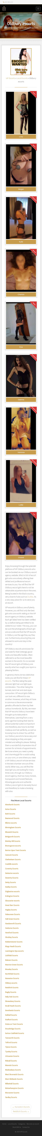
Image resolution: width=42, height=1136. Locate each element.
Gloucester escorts (12, 900)
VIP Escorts (10, 78)
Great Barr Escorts (12, 905)
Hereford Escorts (11, 932)
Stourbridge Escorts (12, 1028)
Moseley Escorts (11, 969)
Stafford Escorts (11, 1019)
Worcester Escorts (12, 1092)
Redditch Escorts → (21, 1111)
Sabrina (21, 400)
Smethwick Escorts (12, 1010)
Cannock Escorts (11, 855)
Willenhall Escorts (12, 1083)
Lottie (21, 505)
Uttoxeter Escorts (12, 1056)
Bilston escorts (11, 823)
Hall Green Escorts (12, 919)
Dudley (30, 596)
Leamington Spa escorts (14, 951)
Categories (21, 1124)
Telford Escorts (11, 1042)
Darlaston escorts (12, 873)
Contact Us (25, 1127)
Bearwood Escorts (12, 818)
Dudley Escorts (11, 887)
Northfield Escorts (12, 974)
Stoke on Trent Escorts (14, 1024)
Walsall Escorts (11, 1061)
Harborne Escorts (12, 928)
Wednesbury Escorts (13, 1070)
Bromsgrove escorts (13, 845)
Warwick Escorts (11, 1065)
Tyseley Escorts (11, 1051)
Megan (21, 189)
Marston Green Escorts (14, 964)
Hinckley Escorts (11, 937)
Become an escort (33, 1124)
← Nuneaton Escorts (21, 1107)
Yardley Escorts (11, 1097)
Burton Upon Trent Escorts (15, 850)
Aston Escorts (10, 809)
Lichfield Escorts (11, 955)
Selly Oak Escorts (11, 997)
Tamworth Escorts (12, 1038)
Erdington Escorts (12, 896)
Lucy (21, 137)
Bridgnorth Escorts (12, 836)
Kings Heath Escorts (13, 946)
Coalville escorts (11, 864)
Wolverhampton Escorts (14, 1088)
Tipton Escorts (11, 1047)
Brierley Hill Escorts (12, 841)
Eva (21, 347)
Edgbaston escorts (12, 891)
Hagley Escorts (11, 910)
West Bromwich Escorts (14, 1074)
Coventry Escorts (11, 868)
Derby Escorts (10, 882)
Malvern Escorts (11, 960)
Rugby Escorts (10, 992)
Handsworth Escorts (13, 923)
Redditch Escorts (11, 987)
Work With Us (17, 1127)
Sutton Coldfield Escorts (14, 1033)
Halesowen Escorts (12, 914)
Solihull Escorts (11, 1015)
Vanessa (21, 452)
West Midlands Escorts (14, 1079)
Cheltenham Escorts (13, 859)
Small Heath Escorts (13, 1006)
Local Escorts (22, 78)
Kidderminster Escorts (13, 942)
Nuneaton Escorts (12, 978)
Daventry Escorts (11, 878)
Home (4, 1124)
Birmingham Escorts (13, 827)
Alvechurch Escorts (12, 804)
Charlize (21, 294)
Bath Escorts (10, 814)
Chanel (21, 557)
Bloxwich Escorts (11, 832)
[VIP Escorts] (21, 8)
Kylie (21, 242)
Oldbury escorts (11, 983)
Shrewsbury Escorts (12, 1001)
